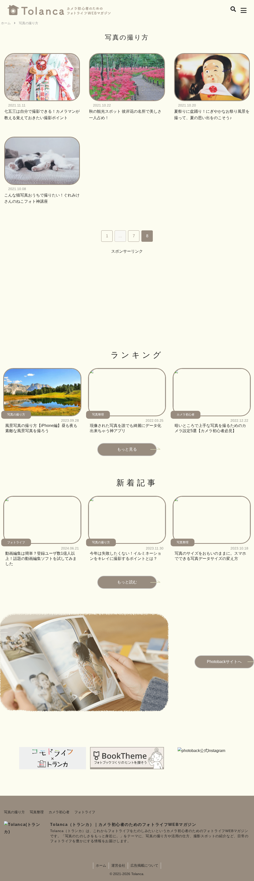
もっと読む (127, 582)
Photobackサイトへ (224, 662)
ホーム (101, 865)
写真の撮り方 (14, 812)
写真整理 (37, 812)
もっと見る (127, 449)
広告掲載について (144, 865)
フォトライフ (84, 812)
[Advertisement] (127, 289)
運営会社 (118, 865)
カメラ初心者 (59, 812)
